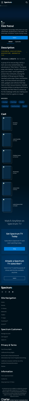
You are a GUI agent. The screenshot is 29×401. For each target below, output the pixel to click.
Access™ (3, 324)
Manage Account (5, 333)
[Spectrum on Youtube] (13, 292)
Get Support (4, 336)
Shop (14, 249)
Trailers (3, 314)
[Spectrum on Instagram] (2, 292)
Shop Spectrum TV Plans (7, 382)
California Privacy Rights (7, 352)
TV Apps (3, 318)
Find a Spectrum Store (7, 375)
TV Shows (3, 308)
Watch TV (3, 340)
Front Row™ (4, 321)
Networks (4, 311)
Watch (14, 37)
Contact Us (4, 379)
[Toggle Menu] (2, 2)
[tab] (10, 42)
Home (3, 302)
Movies (3, 305)
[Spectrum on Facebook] (6, 292)
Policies (3, 366)
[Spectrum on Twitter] (9, 292)
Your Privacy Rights (6, 349)
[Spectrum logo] (8, 2)
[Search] (26, 2)
